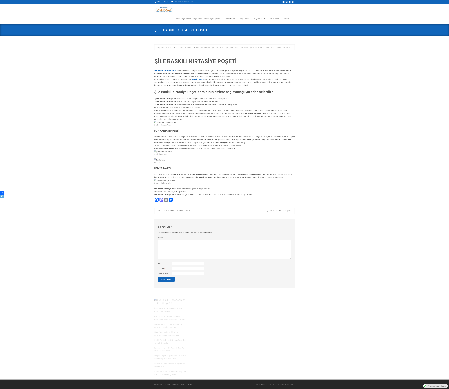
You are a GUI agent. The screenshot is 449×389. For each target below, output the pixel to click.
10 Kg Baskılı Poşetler (183, 47)
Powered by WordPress (263, 384)
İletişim (287, 19)
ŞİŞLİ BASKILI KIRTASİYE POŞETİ (279, 211)
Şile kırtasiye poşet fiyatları (239, 47)
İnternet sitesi (163, 274)
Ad (159, 264)
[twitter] (287, 3)
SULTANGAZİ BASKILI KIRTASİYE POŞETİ (173, 211)
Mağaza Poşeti (259, 19)
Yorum (161, 237)
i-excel (279, 384)
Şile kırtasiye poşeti (257, 47)
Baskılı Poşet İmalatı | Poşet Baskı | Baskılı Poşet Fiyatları (198, 19)
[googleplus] (293, 3)
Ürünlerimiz (274, 19)
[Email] (2, 196)
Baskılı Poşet (230, 19)
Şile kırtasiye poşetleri (273, 47)
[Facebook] (2, 193)
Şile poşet (286, 47)
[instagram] (290, 3)
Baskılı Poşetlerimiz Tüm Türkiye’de (169, 302)
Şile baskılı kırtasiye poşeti (205, 47)
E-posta (161, 269)
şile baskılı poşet (222, 47)
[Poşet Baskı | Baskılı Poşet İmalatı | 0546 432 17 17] (162, 9)
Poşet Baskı (244, 19)
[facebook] (283, 3)
